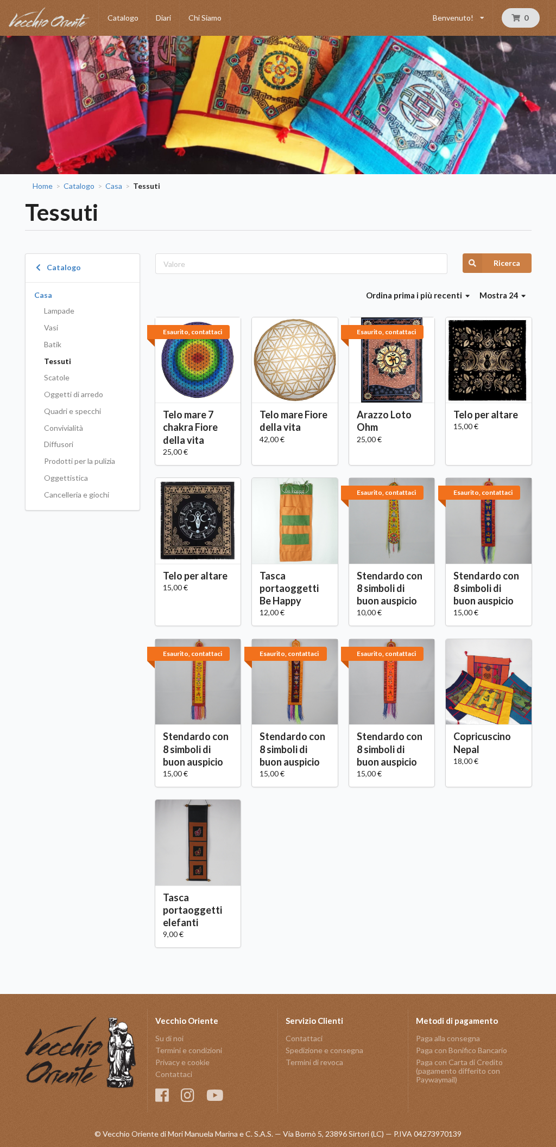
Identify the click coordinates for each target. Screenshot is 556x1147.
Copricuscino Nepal (482, 742)
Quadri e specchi (72, 411)
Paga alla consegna (448, 1038)
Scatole (57, 377)
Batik (52, 344)
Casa (113, 186)
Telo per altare (485, 414)
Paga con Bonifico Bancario (461, 1050)
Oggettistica (66, 477)
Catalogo (123, 17)
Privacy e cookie (182, 1062)
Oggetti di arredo (73, 394)
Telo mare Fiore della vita (293, 421)
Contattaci (173, 1074)
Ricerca (507, 262)
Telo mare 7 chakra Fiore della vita (190, 427)
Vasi (51, 327)
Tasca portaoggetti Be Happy (289, 588)
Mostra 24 (499, 295)
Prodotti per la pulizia (79, 461)
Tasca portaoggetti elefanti (192, 909)
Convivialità (63, 427)
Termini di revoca (314, 1062)
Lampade (59, 310)
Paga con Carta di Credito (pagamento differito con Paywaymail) (459, 1070)
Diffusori (58, 444)
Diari (163, 17)
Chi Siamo (205, 17)
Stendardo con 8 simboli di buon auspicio (389, 588)
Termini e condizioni (188, 1050)
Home (43, 186)
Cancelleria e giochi (76, 494)
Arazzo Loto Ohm (384, 421)
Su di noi (169, 1038)
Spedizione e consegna (324, 1050)
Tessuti (57, 361)
